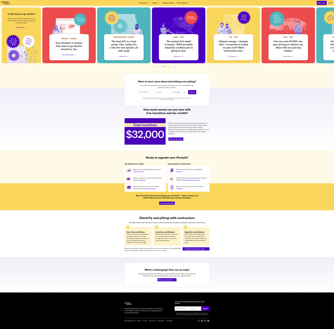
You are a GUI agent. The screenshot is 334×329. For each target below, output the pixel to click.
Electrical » (179, 188)
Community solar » (150, 188)
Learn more (154, 310)
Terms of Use (152, 320)
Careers (145, 320)
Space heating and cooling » (191, 180)
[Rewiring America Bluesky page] (202, 321)
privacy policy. (171, 99)
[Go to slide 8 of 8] (171, 66)
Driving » (141, 171)
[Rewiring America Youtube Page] (208, 321)
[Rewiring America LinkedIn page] (205, 321)
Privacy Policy (160, 320)
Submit (192, 92)
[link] (21, 35)
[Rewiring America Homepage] (146, 303)
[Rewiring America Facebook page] (199, 321)
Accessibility (169, 320)
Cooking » (143, 180)
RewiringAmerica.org (130, 320)
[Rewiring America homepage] (5, 2)
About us (139, 320)
